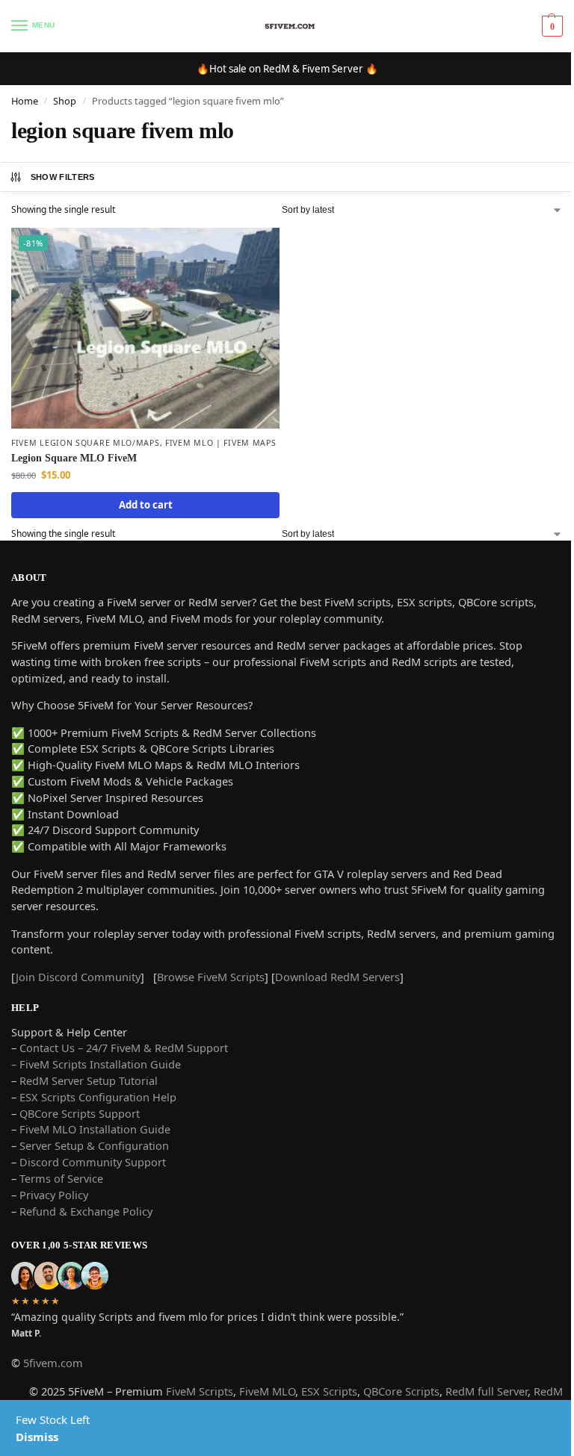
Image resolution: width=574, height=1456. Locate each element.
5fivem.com (53, 1362)
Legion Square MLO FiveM (74, 458)
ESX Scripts (329, 1391)
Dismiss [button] (37, 1436)
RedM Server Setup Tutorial (88, 1080)
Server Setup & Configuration (92, 1145)
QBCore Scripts (401, 1391)
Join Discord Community (78, 976)
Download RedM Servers (337, 976)
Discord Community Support (92, 1161)
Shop (64, 101)
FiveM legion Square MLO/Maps (85, 443)
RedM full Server (486, 1391)
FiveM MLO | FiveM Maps (220, 443)
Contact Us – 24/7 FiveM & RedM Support (123, 1047)
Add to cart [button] (146, 504)
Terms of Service (61, 1178)
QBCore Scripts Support (79, 1113)
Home (24, 101)
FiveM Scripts (199, 1391)
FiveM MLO (267, 1391)
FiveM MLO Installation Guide (94, 1128)
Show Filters (63, 176)
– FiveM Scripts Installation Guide (96, 1064)
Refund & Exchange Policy (85, 1211)
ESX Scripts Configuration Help (97, 1096)
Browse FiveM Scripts (211, 976)
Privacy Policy (53, 1194)
